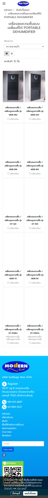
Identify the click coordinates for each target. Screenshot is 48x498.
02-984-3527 (14, 407)
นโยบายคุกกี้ (21, 488)
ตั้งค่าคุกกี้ (16, 493)
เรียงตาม (10, 41)
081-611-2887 (14, 402)
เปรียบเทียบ (14, 119)
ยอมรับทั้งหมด (30, 493)
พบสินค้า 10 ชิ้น (12, 61)
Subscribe (8, 449)
